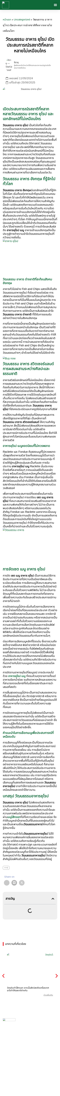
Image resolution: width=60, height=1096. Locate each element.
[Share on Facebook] (6, 883)
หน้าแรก (7, 20)
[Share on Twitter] (22, 883)
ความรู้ (6, 868)
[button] (55, 4)
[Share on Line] (14, 883)
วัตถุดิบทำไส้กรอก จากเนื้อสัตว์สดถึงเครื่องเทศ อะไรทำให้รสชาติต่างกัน (28, 989)
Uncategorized (22, 20)
